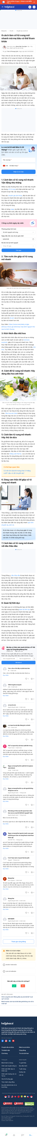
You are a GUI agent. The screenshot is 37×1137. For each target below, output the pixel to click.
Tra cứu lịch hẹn (24, 1053)
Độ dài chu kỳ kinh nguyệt (10, 243)
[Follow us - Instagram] (6, 1041)
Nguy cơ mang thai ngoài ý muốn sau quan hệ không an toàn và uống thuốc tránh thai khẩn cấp (21, 835)
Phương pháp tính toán (9, 229)
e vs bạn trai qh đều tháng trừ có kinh (19, 725)
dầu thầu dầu (15, 575)
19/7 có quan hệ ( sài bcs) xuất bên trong (20, 745)
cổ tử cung (11, 189)
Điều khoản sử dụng (7, 1063)
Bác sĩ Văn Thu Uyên (21, 46)
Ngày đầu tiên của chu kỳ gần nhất (13, 236)
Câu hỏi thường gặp (7, 1079)
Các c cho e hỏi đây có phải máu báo (19, 668)
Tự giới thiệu (22, 1063)
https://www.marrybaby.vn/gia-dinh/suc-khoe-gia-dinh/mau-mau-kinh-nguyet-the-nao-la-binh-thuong (18, 326)
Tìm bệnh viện (5, 1050)
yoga (12, 209)
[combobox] (18, 232)
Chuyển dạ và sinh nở (22, 31)
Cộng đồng (22, 1050)
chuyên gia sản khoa (15, 195)
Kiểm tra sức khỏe (24, 1047)
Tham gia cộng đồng (18, 941)
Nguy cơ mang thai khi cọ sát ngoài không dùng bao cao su (20, 789)
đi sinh (12, 318)
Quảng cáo (22, 1072)
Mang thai (4, 31)
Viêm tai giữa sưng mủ (14, 684)
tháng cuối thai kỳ (15, 454)
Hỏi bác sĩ (19, 662)
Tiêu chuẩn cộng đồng (7, 1082)
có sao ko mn (12, 705)
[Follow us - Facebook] (2, 1041)
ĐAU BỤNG (11, 918)
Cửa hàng (4, 1053)
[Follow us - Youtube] (13, 1041)
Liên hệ (21, 1075)
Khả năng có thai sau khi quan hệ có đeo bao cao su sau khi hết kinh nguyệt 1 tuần (20, 812)
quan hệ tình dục (24, 609)
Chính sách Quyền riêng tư (9, 1066)
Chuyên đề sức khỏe (7, 1047)
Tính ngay (18, 250)
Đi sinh (11, 31)
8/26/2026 (6, 239)
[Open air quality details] (6, 1134)
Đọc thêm (5, 675)
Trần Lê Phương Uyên (12, 51)
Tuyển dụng (22, 1069)
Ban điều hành (23, 1066)
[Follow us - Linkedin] (10, 1041)
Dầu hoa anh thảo (11, 413)
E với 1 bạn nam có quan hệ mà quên (18, 858)
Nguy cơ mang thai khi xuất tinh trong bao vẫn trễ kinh (20, 767)
